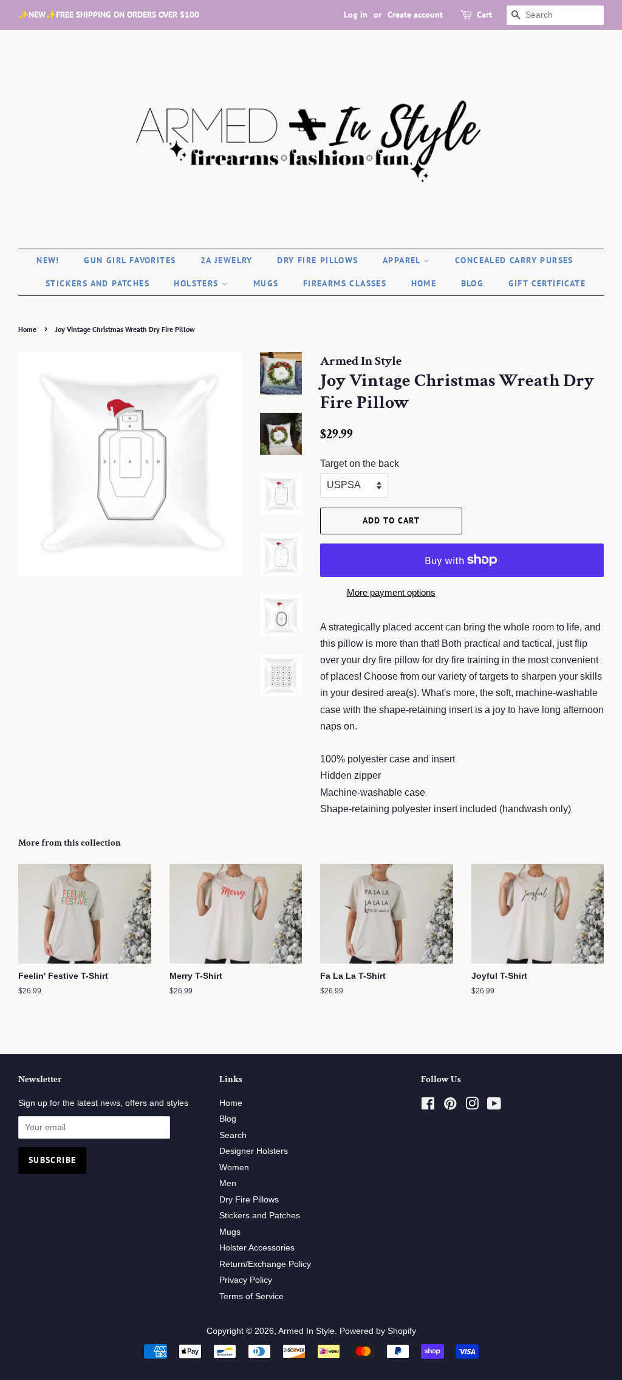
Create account (415, 14)
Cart (484, 14)
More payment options (391, 592)
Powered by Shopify (378, 1331)
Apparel (403, 260)
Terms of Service (251, 1296)
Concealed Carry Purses (514, 260)
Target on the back (359, 463)
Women (234, 1167)
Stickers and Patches (97, 283)
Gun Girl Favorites (130, 260)
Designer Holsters (253, 1151)
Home (424, 283)
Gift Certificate (547, 283)
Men (227, 1183)
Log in (355, 14)
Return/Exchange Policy (265, 1264)
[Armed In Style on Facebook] (428, 1106)
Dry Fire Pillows (317, 260)
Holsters (198, 283)
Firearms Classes (344, 283)
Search (233, 1135)
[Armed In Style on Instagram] (472, 1106)
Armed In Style (306, 1331)
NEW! (48, 260)
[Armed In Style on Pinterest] (450, 1106)
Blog (472, 283)
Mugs (266, 283)
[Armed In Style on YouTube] (494, 1106)
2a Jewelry (226, 260)
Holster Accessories (257, 1247)
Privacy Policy (245, 1280)
